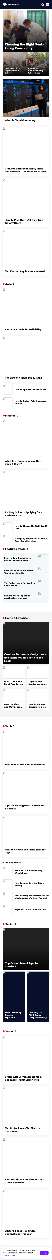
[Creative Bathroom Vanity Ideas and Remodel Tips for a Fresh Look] (26, 146)
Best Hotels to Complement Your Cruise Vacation (18, 571)
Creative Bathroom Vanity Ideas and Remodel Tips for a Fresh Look (26, 170)
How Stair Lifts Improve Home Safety (12, 70)
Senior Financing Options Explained (13, 1015)
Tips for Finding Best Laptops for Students (25, 807)
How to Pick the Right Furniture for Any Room (24, 221)
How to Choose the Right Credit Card (31, 527)
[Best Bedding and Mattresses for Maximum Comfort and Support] (14, 695)
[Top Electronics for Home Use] (7, 909)
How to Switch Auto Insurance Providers (30, 402)
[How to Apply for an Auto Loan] (7, 390)
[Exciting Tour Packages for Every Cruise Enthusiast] (43, 559)
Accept (44, 1253)
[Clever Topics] (11, 4)
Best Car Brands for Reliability (23, 329)
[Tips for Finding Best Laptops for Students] (26, 787)
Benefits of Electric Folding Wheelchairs (35, 70)
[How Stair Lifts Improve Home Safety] (14, 64)
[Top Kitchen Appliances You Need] (26, 249)
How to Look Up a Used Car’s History (29, 884)
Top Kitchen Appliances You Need (25, 271)
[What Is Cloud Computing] (26, 98)
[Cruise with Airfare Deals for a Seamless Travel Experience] (26, 1054)
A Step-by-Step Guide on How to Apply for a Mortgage (31, 539)
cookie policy (9, 1255)
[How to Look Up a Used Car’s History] (7, 884)
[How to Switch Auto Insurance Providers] (7, 402)
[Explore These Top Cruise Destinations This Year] (43, 597)
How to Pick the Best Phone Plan (25, 764)
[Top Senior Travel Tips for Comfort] (26, 949)
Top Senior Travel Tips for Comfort (22, 964)
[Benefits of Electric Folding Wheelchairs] (37, 64)
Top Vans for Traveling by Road (23, 377)
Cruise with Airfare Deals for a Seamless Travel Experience (23, 1078)
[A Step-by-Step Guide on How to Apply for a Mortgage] (7, 540)
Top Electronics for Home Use (30, 909)
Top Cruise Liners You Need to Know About (19, 584)
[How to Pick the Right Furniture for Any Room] (26, 197)
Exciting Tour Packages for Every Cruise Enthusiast (18, 559)
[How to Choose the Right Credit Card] (7, 527)
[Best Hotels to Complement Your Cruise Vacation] (43, 572)
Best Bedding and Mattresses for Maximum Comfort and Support (13, 705)
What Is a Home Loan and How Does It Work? (23, 462)
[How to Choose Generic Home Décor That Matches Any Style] (38, 695)
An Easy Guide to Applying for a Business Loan (23, 514)
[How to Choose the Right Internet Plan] (26, 831)
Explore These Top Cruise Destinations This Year (17, 597)
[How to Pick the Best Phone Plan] (26, 746)
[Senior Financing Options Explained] (14, 990)
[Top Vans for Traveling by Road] (26, 355)
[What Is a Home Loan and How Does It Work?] (26, 438)
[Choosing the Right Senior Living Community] (26, 31)
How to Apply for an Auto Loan (30, 389)
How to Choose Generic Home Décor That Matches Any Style (36, 705)
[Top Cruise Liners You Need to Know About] (43, 584)
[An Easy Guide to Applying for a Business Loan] (26, 490)
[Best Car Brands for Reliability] (26, 307)
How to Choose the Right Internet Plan (25, 851)
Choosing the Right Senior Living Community (25, 46)
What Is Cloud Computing (20, 120)
